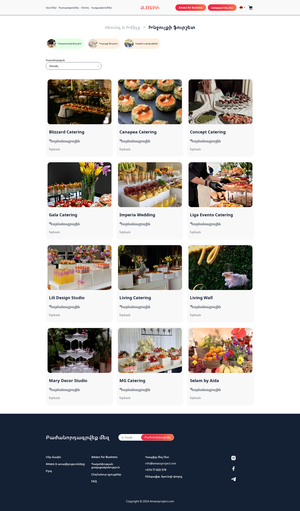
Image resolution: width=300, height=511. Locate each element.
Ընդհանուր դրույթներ (106, 474)
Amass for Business (191, 7)
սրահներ (51, 7)
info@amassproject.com (160, 463)
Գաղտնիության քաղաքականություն (105, 465)
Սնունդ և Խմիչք (122, 27)
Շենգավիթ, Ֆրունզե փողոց (163, 476)
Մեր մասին (53, 457)
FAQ (94, 481)
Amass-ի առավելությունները (65, 464)
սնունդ (85, 7)
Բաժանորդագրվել (157, 437)
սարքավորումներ (101, 7)
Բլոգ (49, 471)
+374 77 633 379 (155, 470)
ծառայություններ (69, 7)
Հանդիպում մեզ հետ (222, 7)
